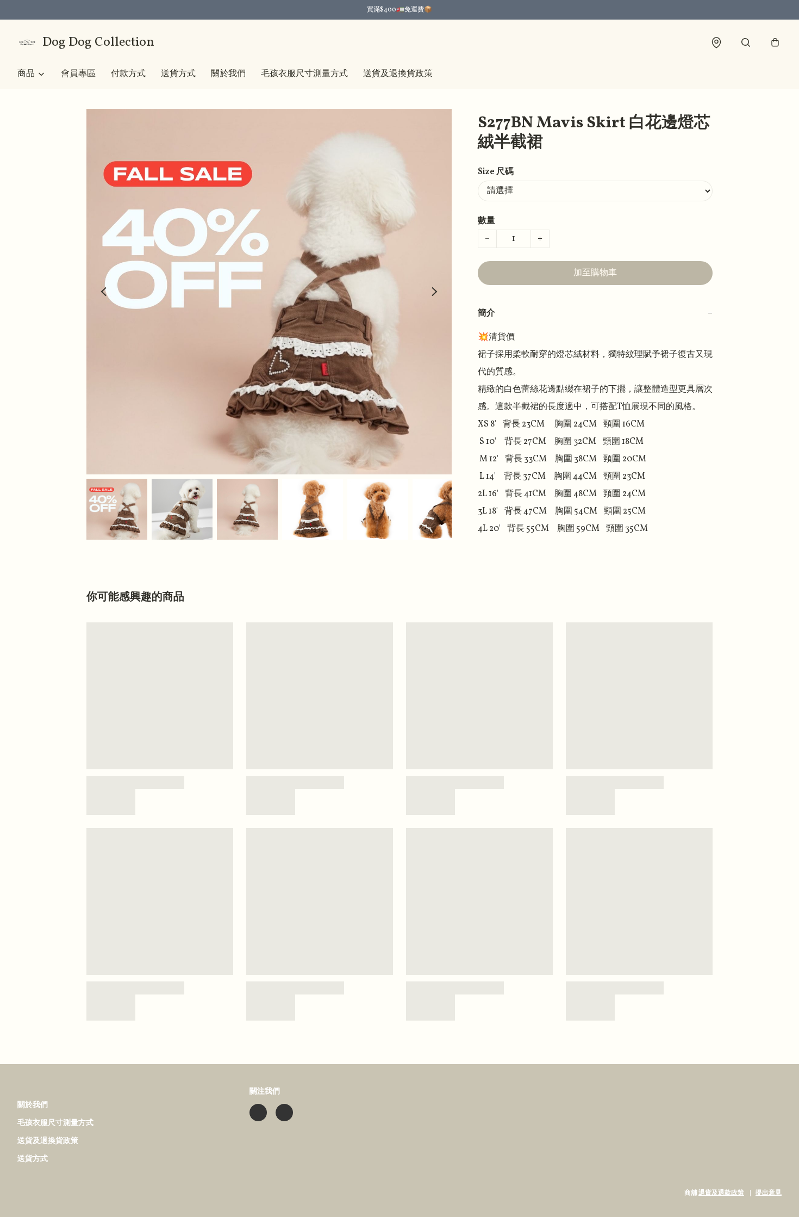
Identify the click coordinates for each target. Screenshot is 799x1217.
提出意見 (769, 1193)
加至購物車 (595, 273)
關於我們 (228, 74)
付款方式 (128, 74)
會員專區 (78, 74)
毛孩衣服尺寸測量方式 (304, 74)
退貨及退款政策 (721, 1193)
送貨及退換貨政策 (398, 74)
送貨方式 (178, 74)
